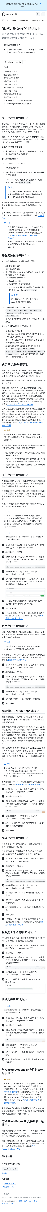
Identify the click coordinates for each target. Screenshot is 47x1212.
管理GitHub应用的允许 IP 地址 (27, 784)
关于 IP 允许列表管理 (15, 364)
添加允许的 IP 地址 (13, 475)
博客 (11, 1203)
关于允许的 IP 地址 (13, 118)
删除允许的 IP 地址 (13, 999)
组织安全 (13, 20)
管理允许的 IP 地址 (38, 20)
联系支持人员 (9, 1187)
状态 (30, 1201)
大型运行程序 (9, 1103)
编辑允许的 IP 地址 (13, 838)
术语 (20, 1201)
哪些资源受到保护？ (14, 255)
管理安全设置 (24, 20)
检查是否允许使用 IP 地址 (17, 660)
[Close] (40, 3)
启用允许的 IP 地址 (13, 626)
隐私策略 (4, 1173)
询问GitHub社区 (10, 1184)
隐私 (25, 1201)
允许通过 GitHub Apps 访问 (19, 711)
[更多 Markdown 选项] (24, 62)
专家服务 (5, 1203)
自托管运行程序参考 (31, 1100)
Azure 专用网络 (10, 1092)
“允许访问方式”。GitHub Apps (20, 404)
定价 (35, 1201)
